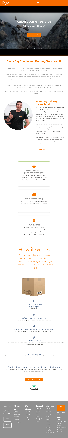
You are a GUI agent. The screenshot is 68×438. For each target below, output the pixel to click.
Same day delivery (48, 409)
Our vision (16, 412)
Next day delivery (48, 412)
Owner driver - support (39, 420)
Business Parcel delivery (50, 418)
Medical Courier (50, 432)
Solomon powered (59, 430)
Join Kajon (27, 417)
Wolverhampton (61, 421)
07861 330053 (59, 418)
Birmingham (49, 434)
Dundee (59, 423)
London (59, 425)
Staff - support (39, 418)
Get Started (34, 35)
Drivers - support (38, 415)
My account (38, 408)
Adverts (16, 421)
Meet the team (17, 422)
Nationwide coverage (17, 415)
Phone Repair (7, 425)
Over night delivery (48, 415)
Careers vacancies (27, 420)
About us (16, 411)
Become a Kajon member (28, 412)
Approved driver (38, 412)
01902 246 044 (61, 414)
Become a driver (27, 415)
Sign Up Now (61, 408)
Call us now (41, 149)
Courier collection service (48, 422)
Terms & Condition (16, 418)
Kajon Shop (7, 419)
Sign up (37, 410)
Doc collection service (49, 426)
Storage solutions (48, 429)
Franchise (27, 422)
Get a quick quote (34, 379)
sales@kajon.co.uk (61, 427)
